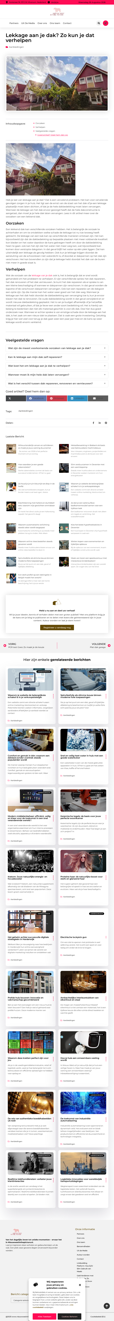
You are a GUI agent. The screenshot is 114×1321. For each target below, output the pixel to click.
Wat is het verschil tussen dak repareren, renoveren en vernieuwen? (57, 383)
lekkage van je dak (41, 275)
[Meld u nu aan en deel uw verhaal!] (57, 602)
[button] (80, 1285)
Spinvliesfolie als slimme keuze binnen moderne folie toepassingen (80, 696)
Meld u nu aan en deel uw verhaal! (57, 610)
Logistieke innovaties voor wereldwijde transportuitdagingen (81, 1180)
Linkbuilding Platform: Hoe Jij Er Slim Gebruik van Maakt (85, 1267)
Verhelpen (40, 127)
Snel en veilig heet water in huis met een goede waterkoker (81, 756)
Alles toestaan (44, 1316)
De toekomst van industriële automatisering (75, 1119)
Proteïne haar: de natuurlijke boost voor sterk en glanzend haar (81, 877)
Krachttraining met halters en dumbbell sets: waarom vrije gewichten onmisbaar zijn (36, 505)
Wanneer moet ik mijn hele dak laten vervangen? (57, 374)
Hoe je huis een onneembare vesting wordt (79, 1059)
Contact (67, 23)
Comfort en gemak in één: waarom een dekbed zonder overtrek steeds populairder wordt (28, 757)
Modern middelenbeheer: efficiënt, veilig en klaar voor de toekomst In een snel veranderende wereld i (29, 818)
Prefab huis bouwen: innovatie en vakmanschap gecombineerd (25, 998)
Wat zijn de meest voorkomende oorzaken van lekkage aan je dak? (57, 348)
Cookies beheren (69, 1316)
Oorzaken (40, 123)
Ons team (55, 23)
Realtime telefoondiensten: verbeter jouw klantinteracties (30, 1180)
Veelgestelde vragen (45, 131)
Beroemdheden (83, 1246)
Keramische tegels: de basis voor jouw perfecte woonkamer (80, 817)
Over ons (42, 23)
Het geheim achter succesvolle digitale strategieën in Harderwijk (28, 938)
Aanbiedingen (16, 47)
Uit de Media (82, 1251)
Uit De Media (28, 23)
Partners (13, 23)
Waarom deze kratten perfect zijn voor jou (28, 1059)
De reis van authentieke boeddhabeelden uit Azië (29, 1119)
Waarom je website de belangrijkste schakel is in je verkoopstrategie (27, 696)
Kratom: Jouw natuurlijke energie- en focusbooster (27, 877)
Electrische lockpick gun (73, 937)
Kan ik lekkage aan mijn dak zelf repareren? (57, 357)
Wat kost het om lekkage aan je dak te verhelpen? (57, 365)
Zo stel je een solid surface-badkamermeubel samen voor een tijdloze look (87, 505)
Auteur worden (83, 1255)
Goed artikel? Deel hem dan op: (52, 135)
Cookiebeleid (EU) (98, 1317)
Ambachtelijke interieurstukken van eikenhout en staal (79, 998)
